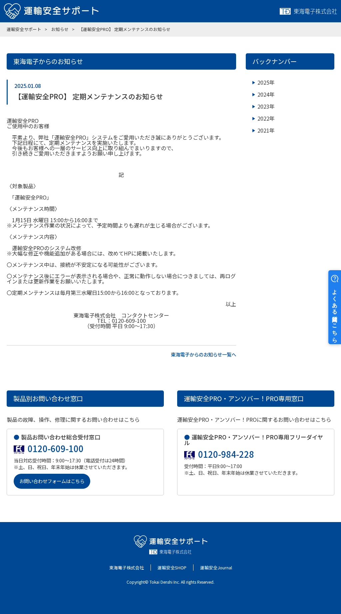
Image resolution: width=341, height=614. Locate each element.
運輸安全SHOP (172, 567)
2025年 (266, 82)
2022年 (266, 118)
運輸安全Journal (216, 567)
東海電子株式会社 (126, 567)
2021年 (266, 130)
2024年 (266, 94)
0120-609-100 (56, 448)
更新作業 (44, 281)
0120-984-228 (226, 454)
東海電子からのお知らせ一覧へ (203, 354)
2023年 (266, 106)
